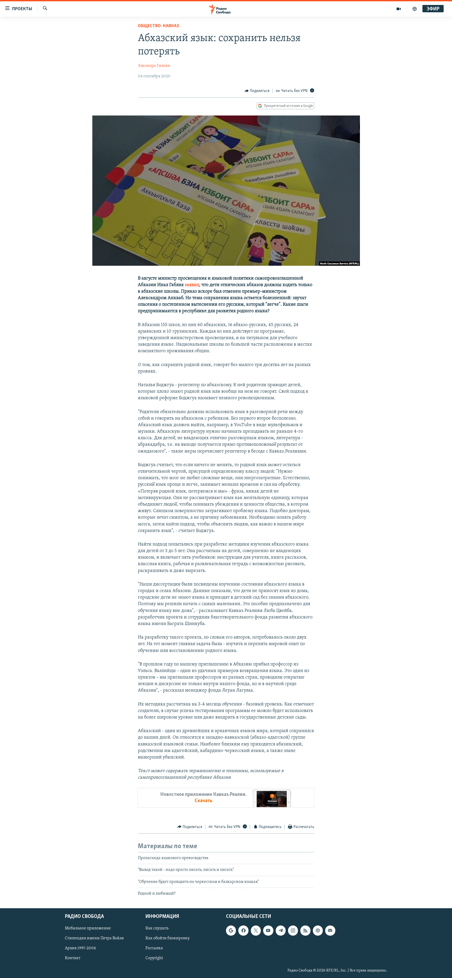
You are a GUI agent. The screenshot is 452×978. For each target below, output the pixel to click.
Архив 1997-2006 (80, 948)
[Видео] (399, 9)
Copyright (154, 958)
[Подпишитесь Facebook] (243, 931)
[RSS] (305, 931)
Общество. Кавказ (158, 26)
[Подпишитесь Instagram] (293, 931)
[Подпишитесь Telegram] (281, 931)
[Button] (257, 91)
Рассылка (154, 948)
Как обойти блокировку (167, 938)
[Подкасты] (318, 931)
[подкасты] (414, 9)
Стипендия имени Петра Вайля (94, 938)
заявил (192, 285)
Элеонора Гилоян (154, 66)
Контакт (72, 958)
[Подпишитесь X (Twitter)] (256, 931)
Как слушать (156, 929)
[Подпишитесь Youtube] (268, 931)
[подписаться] (330, 931)
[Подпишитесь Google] (231, 931)
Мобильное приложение (88, 929)
